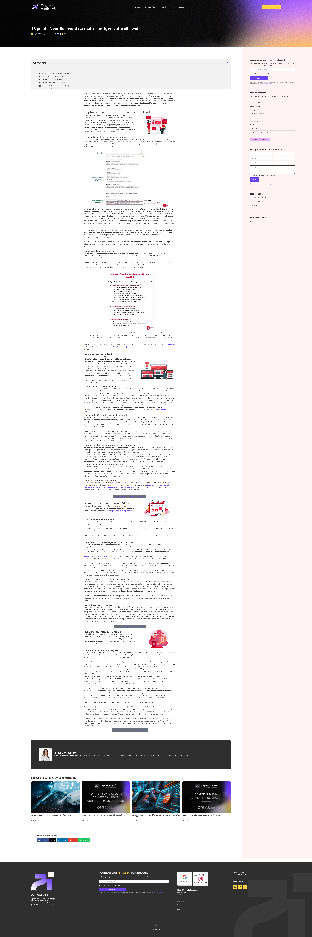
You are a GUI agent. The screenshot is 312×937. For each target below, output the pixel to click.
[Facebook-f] (245, 887)
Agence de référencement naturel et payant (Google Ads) (145, 925)
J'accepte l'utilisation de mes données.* (262, 73)
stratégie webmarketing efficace (120, 511)
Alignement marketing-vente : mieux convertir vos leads (201, 815)
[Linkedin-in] (235, 887)
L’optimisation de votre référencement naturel (56, 70)
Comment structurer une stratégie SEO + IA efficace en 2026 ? (53, 815)
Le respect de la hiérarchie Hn (53, 76)
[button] (227, 62)
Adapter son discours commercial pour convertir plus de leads (103, 815)
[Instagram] (240, 887)
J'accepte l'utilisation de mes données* (263, 175)
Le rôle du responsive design (52, 79)
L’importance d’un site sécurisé (53, 83)
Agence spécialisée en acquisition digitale (171, 925)
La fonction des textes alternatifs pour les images (60, 89)
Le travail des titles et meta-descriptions (56, 73)
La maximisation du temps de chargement (58, 86)
